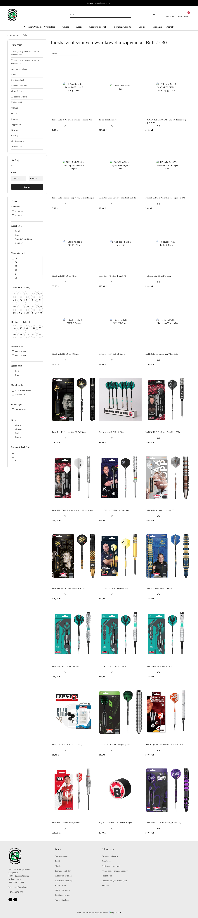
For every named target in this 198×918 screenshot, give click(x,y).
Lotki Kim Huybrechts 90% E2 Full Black (69, 432)
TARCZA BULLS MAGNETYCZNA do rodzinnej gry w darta (165, 121)
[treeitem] (27, 53)
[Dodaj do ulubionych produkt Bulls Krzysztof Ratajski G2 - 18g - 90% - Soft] (186, 686)
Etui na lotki (60, 885)
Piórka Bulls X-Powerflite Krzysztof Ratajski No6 (72, 120)
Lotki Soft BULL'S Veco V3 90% (159, 666)
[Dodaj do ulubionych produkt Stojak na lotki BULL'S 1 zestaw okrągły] (139, 764)
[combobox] (64, 53)
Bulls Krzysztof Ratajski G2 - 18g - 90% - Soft (164, 744)
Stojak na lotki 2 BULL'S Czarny (65, 354)
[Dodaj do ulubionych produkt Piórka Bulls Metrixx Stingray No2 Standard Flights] (93, 139)
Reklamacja (107, 876)
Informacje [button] (108, 849)
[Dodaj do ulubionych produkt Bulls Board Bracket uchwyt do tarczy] (93, 686)
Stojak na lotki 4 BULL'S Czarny (112, 354)
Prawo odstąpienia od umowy (115, 871)
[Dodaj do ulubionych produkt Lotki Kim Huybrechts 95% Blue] (186, 530)
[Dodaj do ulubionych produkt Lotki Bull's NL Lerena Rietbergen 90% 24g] (186, 764)
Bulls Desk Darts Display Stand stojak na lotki (117, 198)
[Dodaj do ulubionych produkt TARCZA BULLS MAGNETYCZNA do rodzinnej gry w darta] (186, 61)
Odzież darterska (62, 890)
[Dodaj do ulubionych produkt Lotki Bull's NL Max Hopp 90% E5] (186, 452)
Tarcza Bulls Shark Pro (108, 120)
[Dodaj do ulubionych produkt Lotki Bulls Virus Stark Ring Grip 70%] (139, 686)
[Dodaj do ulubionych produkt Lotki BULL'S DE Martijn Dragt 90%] (139, 452)
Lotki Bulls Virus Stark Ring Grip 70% (114, 744)
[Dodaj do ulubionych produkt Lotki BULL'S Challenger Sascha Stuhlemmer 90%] (93, 452)
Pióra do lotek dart (63, 871)
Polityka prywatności (111, 866)
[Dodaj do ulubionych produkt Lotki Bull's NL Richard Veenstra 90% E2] (93, 530)
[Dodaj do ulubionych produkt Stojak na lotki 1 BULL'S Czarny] (186, 218)
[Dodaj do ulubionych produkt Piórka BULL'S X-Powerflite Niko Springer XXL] (186, 139)
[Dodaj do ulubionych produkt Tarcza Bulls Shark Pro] (139, 61)
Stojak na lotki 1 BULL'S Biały (64, 276)
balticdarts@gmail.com (18, 887)
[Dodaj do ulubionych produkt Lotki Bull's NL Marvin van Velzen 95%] (186, 296)
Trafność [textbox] (54, 53)
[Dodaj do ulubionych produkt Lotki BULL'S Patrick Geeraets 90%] (139, 530)
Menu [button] (58, 849)
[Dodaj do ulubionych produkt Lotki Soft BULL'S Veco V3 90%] (186, 608)
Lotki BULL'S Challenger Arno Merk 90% (162, 432)
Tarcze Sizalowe (62, 900)
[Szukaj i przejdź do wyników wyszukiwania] (129, 15)
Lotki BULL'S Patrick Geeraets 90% (113, 588)
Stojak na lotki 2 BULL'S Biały (111, 432)
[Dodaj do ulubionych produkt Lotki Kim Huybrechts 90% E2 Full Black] (93, 374)
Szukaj (27, 187)
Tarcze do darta (61, 856)
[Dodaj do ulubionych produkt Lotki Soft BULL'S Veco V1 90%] (93, 608)
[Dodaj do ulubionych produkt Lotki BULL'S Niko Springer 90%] (93, 764)
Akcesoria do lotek (63, 876)
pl (154, 15)
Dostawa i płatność (110, 856)
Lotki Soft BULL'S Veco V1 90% (65, 666)
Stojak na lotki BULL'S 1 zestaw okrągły (115, 823)
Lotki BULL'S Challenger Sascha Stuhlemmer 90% (72, 510)
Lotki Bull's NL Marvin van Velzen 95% (161, 354)
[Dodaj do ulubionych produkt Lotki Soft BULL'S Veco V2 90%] (139, 608)
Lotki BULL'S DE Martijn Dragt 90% (114, 510)
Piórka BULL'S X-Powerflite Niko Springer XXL (165, 198)
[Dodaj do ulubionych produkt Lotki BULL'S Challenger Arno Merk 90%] (186, 374)
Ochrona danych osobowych (114, 880)
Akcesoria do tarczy (63, 880)
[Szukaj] (42, 166)
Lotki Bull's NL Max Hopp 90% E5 (159, 510)
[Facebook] (10, 899)
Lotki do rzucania (62, 895)
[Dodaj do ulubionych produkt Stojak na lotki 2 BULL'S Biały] (139, 374)
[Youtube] (15, 899)
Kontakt (105, 885)
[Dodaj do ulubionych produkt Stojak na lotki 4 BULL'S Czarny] (139, 296)
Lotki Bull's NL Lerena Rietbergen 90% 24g (163, 823)
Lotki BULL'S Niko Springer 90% (66, 823)
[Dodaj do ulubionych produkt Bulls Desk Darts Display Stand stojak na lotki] (139, 139)
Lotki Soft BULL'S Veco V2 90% (112, 666)
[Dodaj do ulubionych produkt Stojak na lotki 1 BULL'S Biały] (93, 218)
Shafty (58, 866)
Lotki (57, 861)
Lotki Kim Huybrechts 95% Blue (158, 588)
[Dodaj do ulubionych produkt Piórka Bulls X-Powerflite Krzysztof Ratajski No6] (93, 61)
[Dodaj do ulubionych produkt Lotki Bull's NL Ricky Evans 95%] (139, 218)
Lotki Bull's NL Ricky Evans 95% (112, 276)
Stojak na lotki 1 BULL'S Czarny (158, 276)
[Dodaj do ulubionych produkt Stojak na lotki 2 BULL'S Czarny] (93, 296)
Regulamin (106, 861)
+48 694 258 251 (15, 892)
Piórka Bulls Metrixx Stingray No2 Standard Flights (73, 198)
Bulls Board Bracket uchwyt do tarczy (67, 744)
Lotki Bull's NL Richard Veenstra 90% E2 (69, 588)
